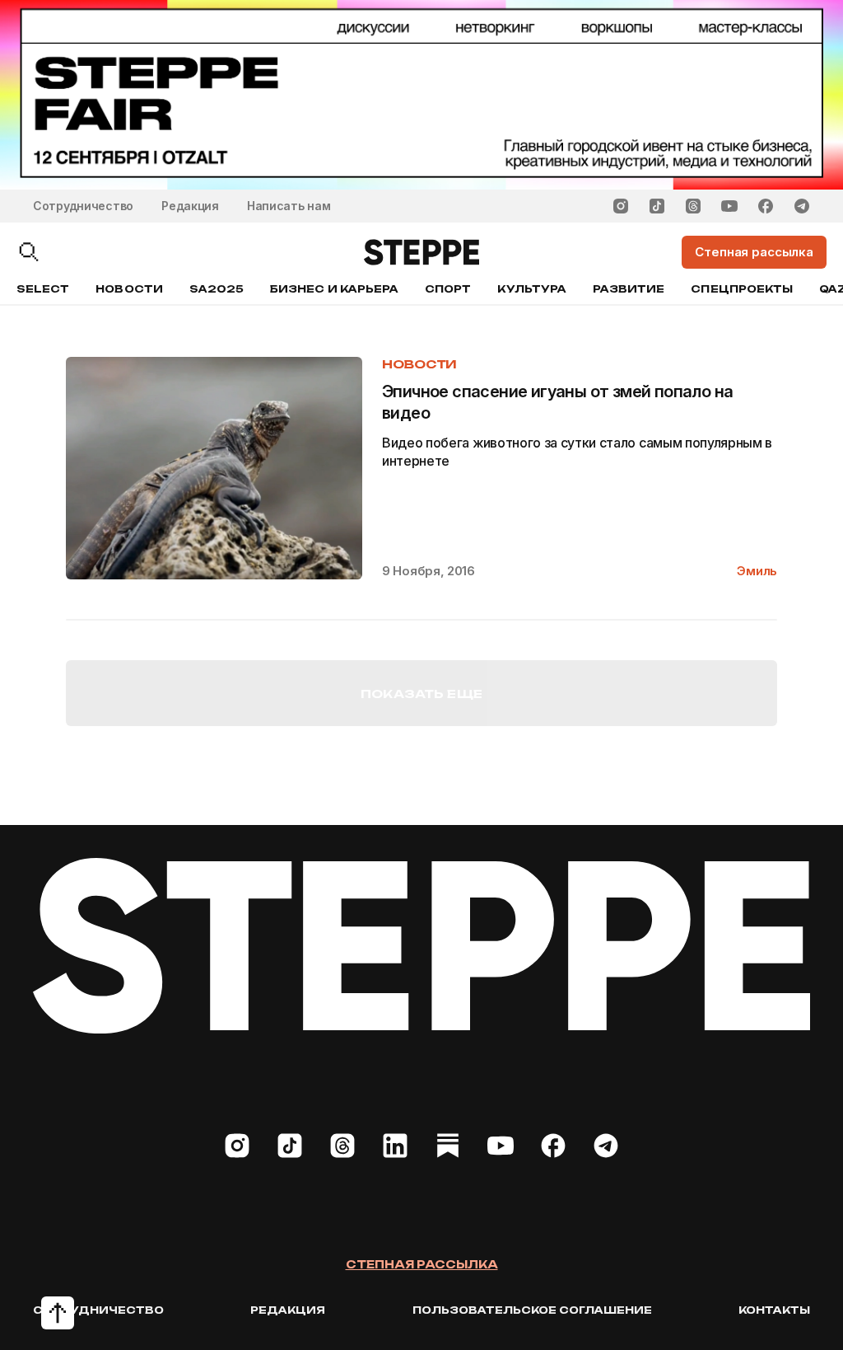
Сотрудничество (83, 206)
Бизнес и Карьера (334, 289)
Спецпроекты (742, 289)
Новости (128, 289)
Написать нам (289, 206)
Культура (531, 289)
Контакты (774, 1310)
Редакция (190, 206)
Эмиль (757, 571)
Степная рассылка (422, 1264)
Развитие (628, 289)
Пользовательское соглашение (532, 1310)
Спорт (448, 289)
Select (42, 289)
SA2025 (216, 289)
